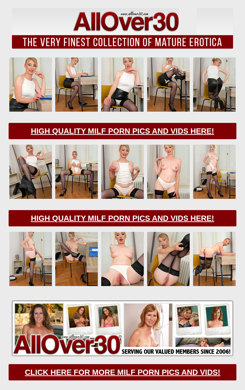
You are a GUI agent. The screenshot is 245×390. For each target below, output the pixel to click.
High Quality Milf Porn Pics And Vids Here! (122, 131)
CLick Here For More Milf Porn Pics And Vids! (122, 372)
